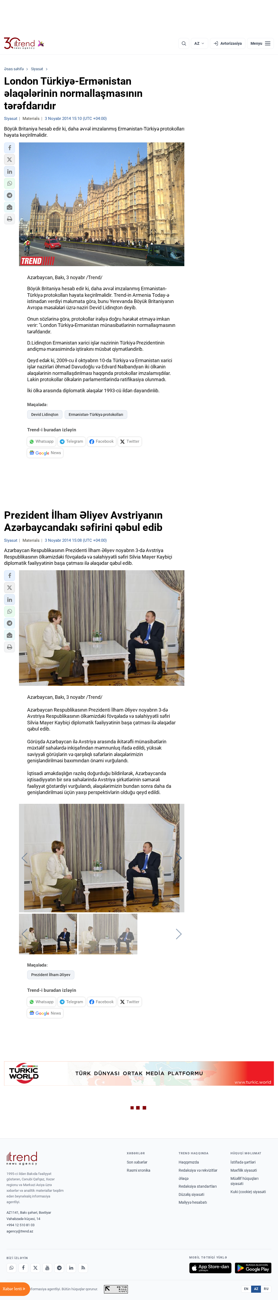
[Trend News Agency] (22, 1158)
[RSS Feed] (83, 1268)
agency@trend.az (20, 1231)
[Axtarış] (183, 43)
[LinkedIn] (71, 1268)
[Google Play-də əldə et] (253, 1268)
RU (266, 1289)
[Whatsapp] (11, 1268)
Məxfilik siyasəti (243, 1170)
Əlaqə (183, 1178)
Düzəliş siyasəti (191, 1194)
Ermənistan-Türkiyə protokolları (96, 414)
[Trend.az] (24, 43)
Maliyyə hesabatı (193, 1202)
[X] (35, 1268)
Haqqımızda (189, 1162)
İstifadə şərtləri (242, 1162)
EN (246, 1289)
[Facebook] (23, 1268)
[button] (9, 148)
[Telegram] (59, 1268)
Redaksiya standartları (198, 1186)
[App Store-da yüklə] (210, 1268)
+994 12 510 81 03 (20, 1225)
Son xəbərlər (137, 1162)
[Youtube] (47, 1268)
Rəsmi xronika (138, 1170)
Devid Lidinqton (44, 414)
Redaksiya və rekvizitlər (198, 1170)
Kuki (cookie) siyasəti (248, 1192)
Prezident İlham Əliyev (50, 975)
